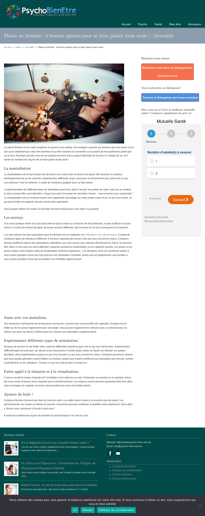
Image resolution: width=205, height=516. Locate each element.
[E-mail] (118, 455)
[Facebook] (110, 455)
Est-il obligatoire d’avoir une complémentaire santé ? (55, 442)
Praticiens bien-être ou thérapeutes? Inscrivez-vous (168, 71)
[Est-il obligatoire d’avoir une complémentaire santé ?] (11, 453)
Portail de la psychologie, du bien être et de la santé (41, 11)
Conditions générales (124, 466)
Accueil (7, 47)
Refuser (88, 510)
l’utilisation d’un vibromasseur (101, 234)
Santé (18, 47)
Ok (75, 510)
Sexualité (29, 47)
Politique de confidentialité (127, 470)
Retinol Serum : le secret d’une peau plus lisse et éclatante (59, 485)
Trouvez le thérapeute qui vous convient (170, 97)
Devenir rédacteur (122, 474)
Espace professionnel (124, 478)
